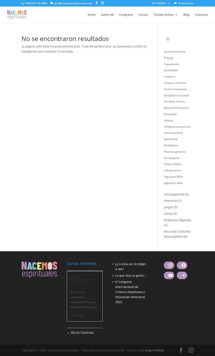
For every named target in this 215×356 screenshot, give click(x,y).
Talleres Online (173, 164)
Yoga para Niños (173, 176)
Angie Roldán (154, 350)
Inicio (92, 15)
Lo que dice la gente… (130, 275)
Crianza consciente (175, 83)
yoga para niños (173, 183)
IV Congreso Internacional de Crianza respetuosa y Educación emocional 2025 (130, 292)
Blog (186, 15)
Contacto (201, 15)
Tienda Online (164, 15)
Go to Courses (82, 332)
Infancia (168, 120)
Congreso (126, 15)
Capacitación (171, 64)
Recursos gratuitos (175, 151)
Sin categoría (171, 158)
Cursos (143, 15)
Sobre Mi (107, 15)
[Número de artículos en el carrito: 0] (167, 39)
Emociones (170, 114)
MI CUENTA (159, 3)
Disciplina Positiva (174, 101)
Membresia (170, 139)
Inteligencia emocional (177, 126)
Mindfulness (171, 145)
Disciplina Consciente (176, 95)
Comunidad (170, 70)
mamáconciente (173, 133)
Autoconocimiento (174, 51)
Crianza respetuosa (175, 89)
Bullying (168, 58)
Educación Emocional (176, 108)
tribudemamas (172, 170)
